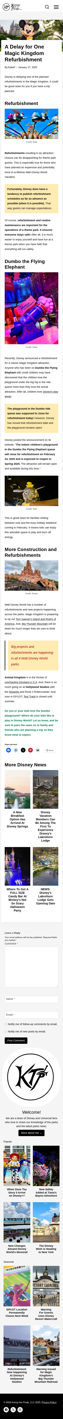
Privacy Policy (49, 1402)
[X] (13, 1409)
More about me (30, 1132)
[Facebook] (6, 1409)
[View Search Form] (47, 7)
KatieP (11, 67)
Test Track (30, 696)
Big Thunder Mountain (35, 623)
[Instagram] (20, 1409)
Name (10, 998)
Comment (11, 943)
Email (10, 1014)
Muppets (14, 691)
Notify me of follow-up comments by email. (32, 1024)
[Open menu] (56, 7)
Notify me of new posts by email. (27, 1031)
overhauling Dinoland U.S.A (21, 682)
